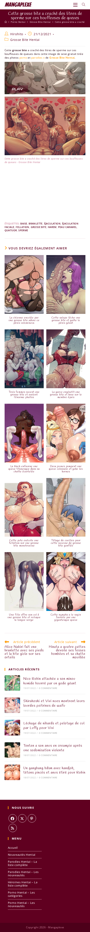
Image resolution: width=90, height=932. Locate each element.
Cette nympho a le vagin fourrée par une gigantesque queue (66, 617)
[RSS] (13, 828)
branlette (36, 223)
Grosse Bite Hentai (25, 40)
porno (23, 57)
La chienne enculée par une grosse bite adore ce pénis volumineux (24, 320)
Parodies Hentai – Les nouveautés (23, 873)
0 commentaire (48, 688)
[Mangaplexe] (6, 21)
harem (52, 227)
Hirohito (16, 34)
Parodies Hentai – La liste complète (22, 863)
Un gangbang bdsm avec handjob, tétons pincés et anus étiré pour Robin (54, 770)
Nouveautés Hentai (21, 855)
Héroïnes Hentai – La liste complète (23, 883)
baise (23, 223)
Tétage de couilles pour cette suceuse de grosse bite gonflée (66, 543)
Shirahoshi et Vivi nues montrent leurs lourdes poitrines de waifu (54, 703)
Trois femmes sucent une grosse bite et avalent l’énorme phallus (24, 395)
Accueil (13, 848)
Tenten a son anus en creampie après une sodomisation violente (52, 748)
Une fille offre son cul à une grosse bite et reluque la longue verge (24, 617)
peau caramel (67, 227)
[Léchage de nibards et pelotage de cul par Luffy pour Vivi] (12, 727)
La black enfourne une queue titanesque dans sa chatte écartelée (24, 469)
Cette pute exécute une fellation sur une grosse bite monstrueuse (24, 543)
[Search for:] (82, 4)
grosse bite (38, 227)
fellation (22, 227)
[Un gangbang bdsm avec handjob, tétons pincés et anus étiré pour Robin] (12, 772)
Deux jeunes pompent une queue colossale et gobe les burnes (66, 469)
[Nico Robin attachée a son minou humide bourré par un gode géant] (12, 683)
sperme (23, 230)
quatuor (11, 230)
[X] (22, 818)
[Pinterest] (32, 818)
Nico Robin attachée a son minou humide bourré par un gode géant (49, 681)
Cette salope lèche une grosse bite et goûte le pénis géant (66, 320)
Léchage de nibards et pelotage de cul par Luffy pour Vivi (54, 725)
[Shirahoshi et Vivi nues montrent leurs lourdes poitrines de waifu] (12, 705)
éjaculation (52, 223)
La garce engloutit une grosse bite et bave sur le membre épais (66, 395)
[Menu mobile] (76, 4)
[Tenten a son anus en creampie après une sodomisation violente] (12, 750)
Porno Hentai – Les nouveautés (21, 904)
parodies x (38, 57)
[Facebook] (13, 818)
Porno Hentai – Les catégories (21, 894)
